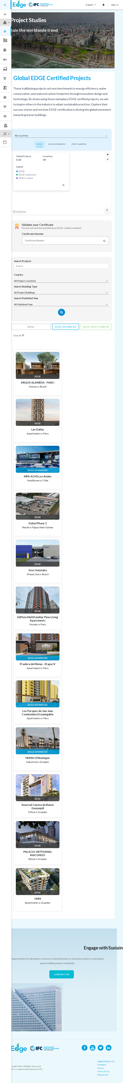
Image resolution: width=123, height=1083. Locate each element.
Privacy (100, 1068)
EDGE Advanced (65, 326)
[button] (5, 22)
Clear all (17, 335)
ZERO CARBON (79, 144)
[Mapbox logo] (19, 212)
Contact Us (61, 974)
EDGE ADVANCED (57, 144)
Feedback (101, 1064)
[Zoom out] (107, 159)
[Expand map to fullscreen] (107, 210)
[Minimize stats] (63, 185)
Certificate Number (33, 234)
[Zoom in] (107, 154)
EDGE (39, 144)
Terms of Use (103, 1071)
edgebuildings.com (105, 1061)
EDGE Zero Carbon (96, 326)
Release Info (102, 1075)
